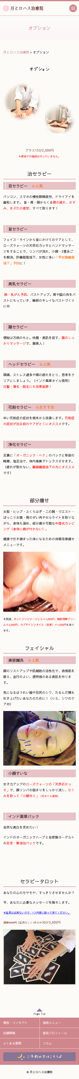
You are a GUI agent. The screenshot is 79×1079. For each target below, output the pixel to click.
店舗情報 (9, 1033)
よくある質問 (12, 1043)
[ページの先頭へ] (39, 1013)
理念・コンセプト (15, 1022)
